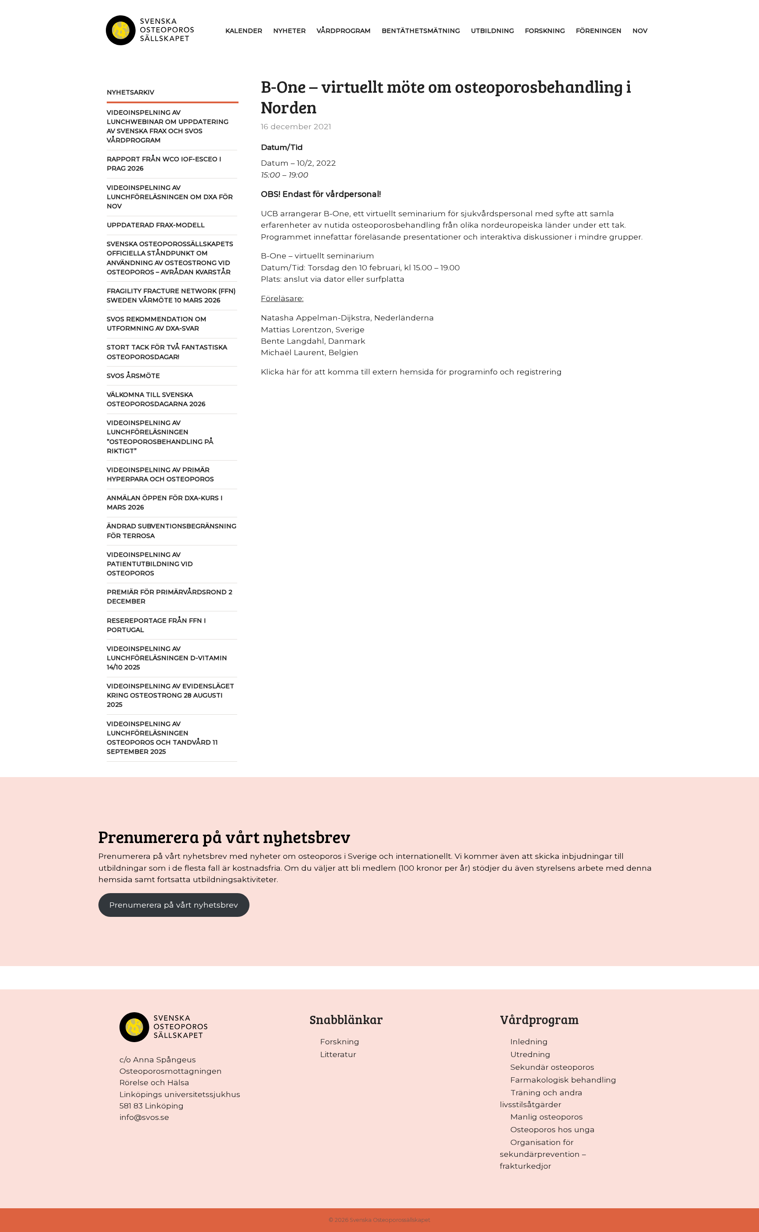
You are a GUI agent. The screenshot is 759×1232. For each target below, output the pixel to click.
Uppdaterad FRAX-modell (156, 225)
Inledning (529, 1041)
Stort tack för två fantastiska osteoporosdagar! (167, 351)
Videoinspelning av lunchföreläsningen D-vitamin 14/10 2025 (167, 658)
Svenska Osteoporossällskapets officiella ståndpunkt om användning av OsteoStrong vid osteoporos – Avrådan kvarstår (170, 258)
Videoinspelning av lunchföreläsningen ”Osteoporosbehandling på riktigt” (160, 436)
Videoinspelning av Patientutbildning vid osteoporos (150, 564)
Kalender (243, 31)
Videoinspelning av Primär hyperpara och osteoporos (160, 474)
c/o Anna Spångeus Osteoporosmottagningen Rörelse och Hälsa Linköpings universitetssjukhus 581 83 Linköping (179, 1082)
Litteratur (338, 1054)
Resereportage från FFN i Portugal (156, 625)
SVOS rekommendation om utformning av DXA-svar (156, 323)
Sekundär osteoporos (552, 1067)
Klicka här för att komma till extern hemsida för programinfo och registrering (411, 371)
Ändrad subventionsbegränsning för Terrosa (171, 530)
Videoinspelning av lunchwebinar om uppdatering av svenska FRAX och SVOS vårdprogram (167, 126)
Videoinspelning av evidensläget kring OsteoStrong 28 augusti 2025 (170, 695)
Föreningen (599, 31)
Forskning (545, 31)
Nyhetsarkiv (130, 92)
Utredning (530, 1054)
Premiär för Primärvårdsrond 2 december (169, 596)
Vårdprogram (344, 31)
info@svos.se (144, 1117)
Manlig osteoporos (546, 1116)
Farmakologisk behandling (563, 1079)
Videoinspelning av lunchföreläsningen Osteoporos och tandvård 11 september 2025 (162, 738)
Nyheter (289, 31)
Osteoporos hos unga (552, 1129)
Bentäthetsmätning (421, 31)
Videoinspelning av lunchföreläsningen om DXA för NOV (170, 197)
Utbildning (492, 31)
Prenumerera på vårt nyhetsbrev (173, 904)
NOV (639, 31)
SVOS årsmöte (133, 376)
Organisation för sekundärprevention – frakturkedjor (543, 1154)
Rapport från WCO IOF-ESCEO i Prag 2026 (164, 163)
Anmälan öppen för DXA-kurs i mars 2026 (165, 502)
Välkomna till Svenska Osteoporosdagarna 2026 (156, 399)
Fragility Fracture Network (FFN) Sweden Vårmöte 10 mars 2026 (171, 295)
